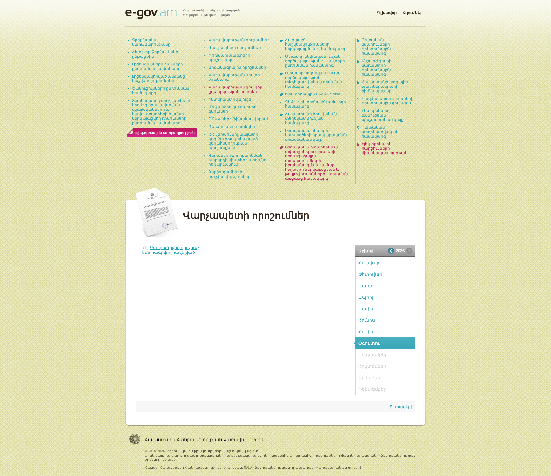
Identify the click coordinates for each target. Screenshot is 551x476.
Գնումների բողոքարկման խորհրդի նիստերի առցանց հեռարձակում (238, 160)
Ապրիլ (365, 297)
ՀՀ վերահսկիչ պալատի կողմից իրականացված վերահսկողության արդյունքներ (233, 141)
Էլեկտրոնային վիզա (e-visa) (313, 94)
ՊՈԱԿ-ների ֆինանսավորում (238, 119)
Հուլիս (365, 331)
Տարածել (399, 406)
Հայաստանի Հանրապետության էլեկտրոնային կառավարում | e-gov (182, 14)
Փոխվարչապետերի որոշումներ (229, 57)
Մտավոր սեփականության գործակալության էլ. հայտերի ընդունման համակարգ (315, 61)
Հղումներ (413, 11)
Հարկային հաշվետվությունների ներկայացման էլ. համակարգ (315, 44)
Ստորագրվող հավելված (168, 252)
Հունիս (366, 320)
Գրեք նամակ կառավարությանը (151, 42)
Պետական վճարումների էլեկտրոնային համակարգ (376, 47)
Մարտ (366, 285)
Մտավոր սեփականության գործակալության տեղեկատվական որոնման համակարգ (313, 80)
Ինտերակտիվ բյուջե (230, 99)
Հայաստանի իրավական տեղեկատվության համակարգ (311, 118)
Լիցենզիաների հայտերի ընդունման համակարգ (157, 66)
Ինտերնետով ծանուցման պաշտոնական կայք (383, 115)
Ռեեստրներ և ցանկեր (232, 127)
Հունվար (368, 262)
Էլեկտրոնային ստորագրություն (165, 133)
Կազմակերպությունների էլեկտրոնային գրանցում (388, 100)
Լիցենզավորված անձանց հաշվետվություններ (158, 78)
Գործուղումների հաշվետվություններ (230, 174)
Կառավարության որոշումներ (239, 40)
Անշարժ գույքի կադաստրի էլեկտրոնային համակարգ (377, 68)
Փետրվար (370, 274)
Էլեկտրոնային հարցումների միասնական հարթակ (385, 148)
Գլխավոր (387, 11)
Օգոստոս (369, 343)
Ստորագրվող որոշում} (174, 247)
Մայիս (365, 308)
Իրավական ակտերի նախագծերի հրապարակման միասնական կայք (316, 135)
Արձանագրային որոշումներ (237, 67)
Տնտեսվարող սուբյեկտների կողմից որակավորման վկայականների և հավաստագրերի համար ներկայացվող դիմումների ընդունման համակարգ (161, 111)
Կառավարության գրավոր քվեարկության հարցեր (235, 89)
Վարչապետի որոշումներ (235, 47)
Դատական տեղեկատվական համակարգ (380, 132)
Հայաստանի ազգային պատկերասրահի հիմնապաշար (385, 86)
